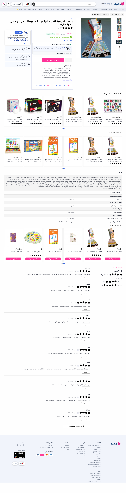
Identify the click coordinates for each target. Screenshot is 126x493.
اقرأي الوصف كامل (67, 80)
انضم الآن (25, 43)
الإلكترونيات (98, 454)
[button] (52, 53)
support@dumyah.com (46, 447)
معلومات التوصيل (80, 447)
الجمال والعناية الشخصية (94, 445)
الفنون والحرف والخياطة (95, 456)
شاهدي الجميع (117, 267)
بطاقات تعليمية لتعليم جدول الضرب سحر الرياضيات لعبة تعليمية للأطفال (93, 120)
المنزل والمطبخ (97, 452)
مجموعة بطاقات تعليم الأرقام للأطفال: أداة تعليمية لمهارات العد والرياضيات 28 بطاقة (33, 252)
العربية (15, 463)
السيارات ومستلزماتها (95, 473)
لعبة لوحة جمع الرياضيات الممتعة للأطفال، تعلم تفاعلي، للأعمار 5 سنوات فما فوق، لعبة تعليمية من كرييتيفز (33, 160)
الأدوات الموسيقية (96, 475)
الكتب (99, 471)
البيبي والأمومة (97, 449)
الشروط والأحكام (81, 452)
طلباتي (67, 449)
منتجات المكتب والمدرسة (94, 481)
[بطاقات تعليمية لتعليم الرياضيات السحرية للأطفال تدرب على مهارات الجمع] (96, 38)
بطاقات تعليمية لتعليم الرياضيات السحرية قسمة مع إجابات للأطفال (73, 120)
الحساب (67, 445)
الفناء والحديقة (97, 460)
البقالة (99, 458)
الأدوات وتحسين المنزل (95, 462)
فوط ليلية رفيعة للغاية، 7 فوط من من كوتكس (53, 120)
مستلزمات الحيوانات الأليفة (96, 478)
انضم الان (62, 49)
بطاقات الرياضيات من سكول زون (74, 159)
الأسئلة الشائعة (81, 454)
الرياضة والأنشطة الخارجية (94, 464)
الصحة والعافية (97, 467)
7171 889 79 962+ (48, 445)
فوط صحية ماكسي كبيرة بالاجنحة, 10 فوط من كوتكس (33, 120)
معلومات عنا (82, 445)
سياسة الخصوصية (80, 449)
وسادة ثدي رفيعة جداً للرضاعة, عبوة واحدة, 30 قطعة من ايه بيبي (13, 120)
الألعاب (99, 447)
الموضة (99, 469)
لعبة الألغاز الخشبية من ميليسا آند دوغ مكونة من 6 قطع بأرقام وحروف (113, 120)
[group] (119, 21)
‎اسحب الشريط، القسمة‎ (16, 251)
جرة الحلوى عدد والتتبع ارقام (75, 251)
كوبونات (83, 456)
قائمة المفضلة (65, 447)
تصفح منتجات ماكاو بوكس (67, 19)
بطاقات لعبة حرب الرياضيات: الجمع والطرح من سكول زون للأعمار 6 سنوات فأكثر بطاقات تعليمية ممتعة (53, 160)
